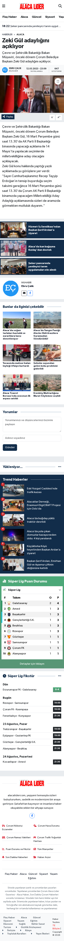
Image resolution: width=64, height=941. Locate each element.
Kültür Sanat (38, 924)
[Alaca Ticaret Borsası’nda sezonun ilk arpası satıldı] (17, 382)
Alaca (24, 16)
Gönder (10, 447)
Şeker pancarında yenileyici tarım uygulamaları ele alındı (32, 26)
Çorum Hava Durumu (49, 826)
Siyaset (50, 16)
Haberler (7, 34)
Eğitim (32, 878)
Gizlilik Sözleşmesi (30, 927)
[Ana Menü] (3, 6)
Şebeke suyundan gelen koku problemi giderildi (45, 366)
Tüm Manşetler (45, 849)
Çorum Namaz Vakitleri (19, 837)
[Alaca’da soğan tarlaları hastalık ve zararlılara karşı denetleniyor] (17, 320)
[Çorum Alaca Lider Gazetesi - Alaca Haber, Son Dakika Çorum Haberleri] (32, 6)
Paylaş (9, 116)
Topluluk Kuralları (16, 934)
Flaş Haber (9, 16)
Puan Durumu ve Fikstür (18, 849)
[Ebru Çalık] (11, 288)
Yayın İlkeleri (42, 934)
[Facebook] (30, 293)
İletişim (11, 930)
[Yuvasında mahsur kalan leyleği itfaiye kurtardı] (17, 352)
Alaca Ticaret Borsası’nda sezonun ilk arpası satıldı (16, 396)
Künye (28, 930)
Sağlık (22, 924)
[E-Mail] (24, 293)
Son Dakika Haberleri (17, 857)
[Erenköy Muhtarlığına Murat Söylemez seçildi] (47, 382)
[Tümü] (59, 466)
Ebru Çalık (27, 286)
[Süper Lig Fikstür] (59, 676)
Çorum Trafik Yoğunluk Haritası (47, 839)
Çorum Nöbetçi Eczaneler (12, 828)
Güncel (36, 16)
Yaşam (54, 874)
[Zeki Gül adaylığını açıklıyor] (32, 94)
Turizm (7, 927)
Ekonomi (8, 924)
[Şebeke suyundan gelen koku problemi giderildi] (47, 352)
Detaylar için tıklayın (32, 663)
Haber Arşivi (44, 857)
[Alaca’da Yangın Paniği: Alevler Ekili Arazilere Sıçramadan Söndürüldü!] (47, 320)
